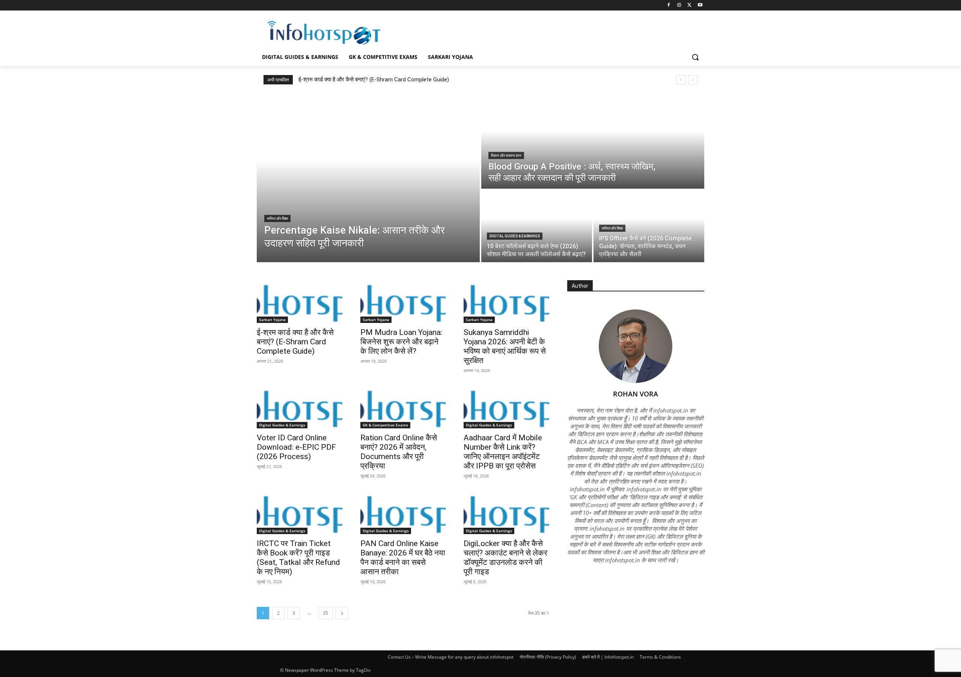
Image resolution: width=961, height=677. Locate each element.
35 (325, 613)
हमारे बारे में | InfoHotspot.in (608, 657)
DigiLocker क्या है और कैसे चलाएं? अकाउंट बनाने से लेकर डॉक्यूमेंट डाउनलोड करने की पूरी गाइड (505, 557)
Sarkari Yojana (272, 319)
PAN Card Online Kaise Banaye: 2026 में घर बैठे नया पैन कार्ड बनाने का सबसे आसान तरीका (402, 557)
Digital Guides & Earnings (515, 236)
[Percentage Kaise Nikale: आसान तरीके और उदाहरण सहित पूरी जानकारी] (368, 177)
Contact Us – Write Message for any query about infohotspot (451, 657)
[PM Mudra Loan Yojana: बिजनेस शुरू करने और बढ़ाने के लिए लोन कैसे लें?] (403, 301)
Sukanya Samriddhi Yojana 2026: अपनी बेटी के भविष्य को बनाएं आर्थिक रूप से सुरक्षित (505, 346)
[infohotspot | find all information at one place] (324, 33)
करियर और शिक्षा (277, 218)
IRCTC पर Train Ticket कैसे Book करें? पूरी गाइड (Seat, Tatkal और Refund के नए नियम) (298, 557)
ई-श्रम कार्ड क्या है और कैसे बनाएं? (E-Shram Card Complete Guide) (373, 79)
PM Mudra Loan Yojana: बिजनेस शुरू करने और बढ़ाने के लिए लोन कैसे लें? (401, 342)
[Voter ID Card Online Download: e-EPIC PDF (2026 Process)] (299, 407)
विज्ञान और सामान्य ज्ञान (506, 155)
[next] (692, 79)
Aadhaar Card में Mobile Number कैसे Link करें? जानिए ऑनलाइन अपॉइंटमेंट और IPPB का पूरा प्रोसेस (503, 451)
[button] (695, 57)
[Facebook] (668, 5)
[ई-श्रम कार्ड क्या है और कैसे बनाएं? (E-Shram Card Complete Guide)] (299, 301)
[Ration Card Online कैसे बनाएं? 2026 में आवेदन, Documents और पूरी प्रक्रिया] (403, 407)
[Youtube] (700, 5)
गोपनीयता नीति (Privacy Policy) (548, 657)
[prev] (680, 79)
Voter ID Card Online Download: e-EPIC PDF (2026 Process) (296, 447)
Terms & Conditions (660, 657)
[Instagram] (679, 5)
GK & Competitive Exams (385, 425)
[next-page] (342, 613)
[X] (689, 5)
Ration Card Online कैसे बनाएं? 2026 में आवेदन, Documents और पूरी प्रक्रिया (398, 451)
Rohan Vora (635, 393)
